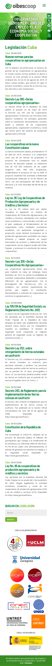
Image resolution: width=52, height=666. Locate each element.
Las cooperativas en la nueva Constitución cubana (22, 145)
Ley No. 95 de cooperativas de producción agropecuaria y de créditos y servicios (22, 469)
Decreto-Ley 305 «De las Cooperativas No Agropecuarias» (24, 263)
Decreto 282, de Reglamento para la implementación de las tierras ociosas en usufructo (25, 394)
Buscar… (11, 519)
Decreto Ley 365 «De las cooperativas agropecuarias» (22, 101)
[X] (48, 20)
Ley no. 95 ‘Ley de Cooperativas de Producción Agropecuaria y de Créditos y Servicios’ (25, 201)
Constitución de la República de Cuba (23, 429)
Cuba (7, 53)
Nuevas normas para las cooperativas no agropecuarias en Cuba (25, 60)
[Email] (48, 30)
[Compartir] (48, 35)
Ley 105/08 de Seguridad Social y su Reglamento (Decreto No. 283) (25, 308)
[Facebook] (48, 25)
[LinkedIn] (48, 15)
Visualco (28, 663)
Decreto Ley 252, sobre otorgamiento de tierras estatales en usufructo (24, 351)
